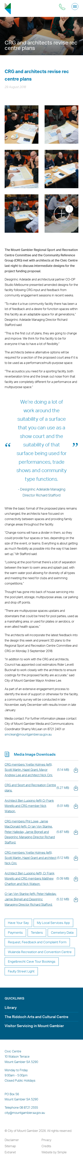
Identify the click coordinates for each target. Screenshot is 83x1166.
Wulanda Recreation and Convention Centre (40, 952)
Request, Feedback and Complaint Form (37, 942)
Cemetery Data (62, 932)
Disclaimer (12, 1140)
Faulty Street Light (21, 971)
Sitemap (10, 1146)
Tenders (37, 932)
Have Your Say (18, 923)
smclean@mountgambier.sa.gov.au (28, 734)
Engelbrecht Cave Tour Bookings (31, 961)
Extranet (10, 1152)
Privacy (46, 1140)
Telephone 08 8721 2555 (21, 1107)
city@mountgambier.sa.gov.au (25, 1113)
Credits (46, 1146)
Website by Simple (54, 1152)
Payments (15, 932)
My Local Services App (53, 923)
